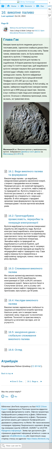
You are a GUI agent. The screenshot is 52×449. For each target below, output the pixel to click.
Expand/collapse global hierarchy (4, 6)
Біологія (28, 6)
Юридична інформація (11, 430)
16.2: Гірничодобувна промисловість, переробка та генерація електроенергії (25, 219)
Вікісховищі (8, 154)
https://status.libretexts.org (38, 439)
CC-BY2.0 (18, 154)
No (16, 396)
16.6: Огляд (15, 349)
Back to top (6, 373)
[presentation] (14, 149)
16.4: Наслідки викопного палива (23, 302)
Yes (6, 396)
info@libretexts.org (18, 436)
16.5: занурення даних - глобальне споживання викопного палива (22, 336)
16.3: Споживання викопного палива (25, 270)
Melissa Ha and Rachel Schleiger (22, 28)
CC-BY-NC (36, 366)
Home (14, 6)
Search (3, 446)
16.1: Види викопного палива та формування (25, 173)
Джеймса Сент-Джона (30, 152)
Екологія (44, 6)
